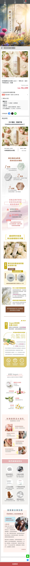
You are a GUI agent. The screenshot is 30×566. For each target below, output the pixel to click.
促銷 (3, 94)
